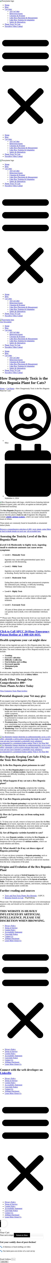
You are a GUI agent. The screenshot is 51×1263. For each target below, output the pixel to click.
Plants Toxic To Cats (12, 24)
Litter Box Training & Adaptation (22, 20)
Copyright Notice (11, 934)
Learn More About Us (13, 941)
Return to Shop (22, 1235)
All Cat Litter (14, 11)
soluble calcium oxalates (15, 517)
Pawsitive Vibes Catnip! (14, 26)
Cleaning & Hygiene (17, 16)
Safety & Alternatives (17, 22)
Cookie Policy (10, 930)
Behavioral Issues (16, 14)
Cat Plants (10, 389)
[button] (25, 80)
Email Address (5, 1259)
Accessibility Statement (13, 932)
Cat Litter (8, 9)
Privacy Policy (10, 926)
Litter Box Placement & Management (23, 18)
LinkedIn (5, 1073)
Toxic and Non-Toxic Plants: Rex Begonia (21, 896)
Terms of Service (11, 928)
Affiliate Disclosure (12, 939)
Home (7, 5)
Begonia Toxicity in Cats (14, 898)
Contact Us (9, 936)
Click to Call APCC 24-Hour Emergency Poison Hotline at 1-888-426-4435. (24, 633)
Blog (6, 7)
